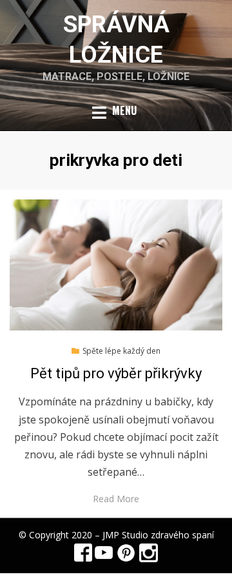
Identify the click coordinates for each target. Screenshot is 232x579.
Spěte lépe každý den (121, 350)
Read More (116, 499)
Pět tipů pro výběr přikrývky (116, 373)
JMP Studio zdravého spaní (158, 535)
